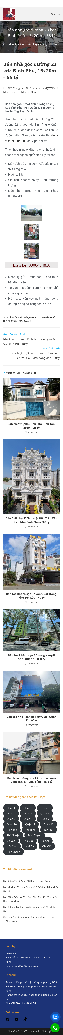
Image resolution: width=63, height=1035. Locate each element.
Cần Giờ (46, 846)
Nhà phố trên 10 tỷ (12, 321)
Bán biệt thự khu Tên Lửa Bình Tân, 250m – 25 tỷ (32, 425)
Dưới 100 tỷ (35, 317)
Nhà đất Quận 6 (30, 92)
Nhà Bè (30, 846)
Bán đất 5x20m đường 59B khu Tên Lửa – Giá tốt (27, 880)
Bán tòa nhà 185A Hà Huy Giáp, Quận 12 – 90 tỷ (32, 718)
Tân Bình (30, 829)
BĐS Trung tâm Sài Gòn (21, 88)
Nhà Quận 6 (10, 92)
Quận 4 (11, 813)
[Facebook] (8, 1020)
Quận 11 (30, 824)
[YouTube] (16, 1020)
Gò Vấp (11, 840)
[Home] (4, 44)
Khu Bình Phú (48, 317)
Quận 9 (44, 818)
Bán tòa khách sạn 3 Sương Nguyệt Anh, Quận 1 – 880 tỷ (31, 657)
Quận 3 (44, 807)
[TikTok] (25, 1020)
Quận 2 (28, 807)
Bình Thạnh (34, 835)
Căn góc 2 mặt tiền (18, 317)
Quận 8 (28, 818)
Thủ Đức (28, 840)
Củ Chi (45, 840)
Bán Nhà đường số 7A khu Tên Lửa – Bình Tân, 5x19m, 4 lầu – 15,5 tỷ (31, 780)
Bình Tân (12, 829)
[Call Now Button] (55, 1027)
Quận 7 (11, 818)
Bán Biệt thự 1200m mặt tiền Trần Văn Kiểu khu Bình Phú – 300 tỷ (31, 520)
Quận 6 (27, 321)
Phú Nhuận (13, 835)
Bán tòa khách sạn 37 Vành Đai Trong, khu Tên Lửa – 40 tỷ (31, 595)
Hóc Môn (12, 846)
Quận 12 (49, 824)
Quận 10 (12, 824)
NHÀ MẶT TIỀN (47, 88)
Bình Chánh (13, 851)
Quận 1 (11, 807)
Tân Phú (48, 829)
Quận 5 (28, 813)
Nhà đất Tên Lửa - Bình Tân (21, 1003)
